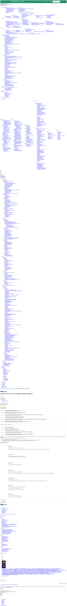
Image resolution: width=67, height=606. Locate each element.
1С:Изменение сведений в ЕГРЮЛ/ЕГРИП (10, 76)
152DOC (38, 143)
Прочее (4, 79)
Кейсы (55, 135)
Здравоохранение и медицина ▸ (9, 32)
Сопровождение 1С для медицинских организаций (13, 24)
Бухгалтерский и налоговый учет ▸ (10, 7)
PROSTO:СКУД (6, 143)
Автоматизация (5, 180)
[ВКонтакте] (0, 391)
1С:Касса (38, 120)
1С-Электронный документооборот (9, 57)
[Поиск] (1, 173)
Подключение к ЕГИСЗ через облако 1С (29, 141)
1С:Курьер (6, 69)
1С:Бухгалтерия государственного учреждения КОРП (12, 44)
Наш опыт (3, 86)
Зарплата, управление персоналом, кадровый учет (11, 203)
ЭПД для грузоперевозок (39, 17)
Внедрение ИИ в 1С (49, 17)
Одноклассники (5, 386)
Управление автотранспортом (28, 138)
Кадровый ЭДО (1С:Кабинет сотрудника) (10, 60)
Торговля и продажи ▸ (8, 16)
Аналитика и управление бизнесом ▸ (50, 14)
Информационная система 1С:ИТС (9, 78)
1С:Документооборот (8, 41)
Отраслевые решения (6, 45)
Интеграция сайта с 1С (50, 21)
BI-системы (5, 150)
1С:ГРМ (8, 26)
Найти (1, 593)
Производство (27, 125)
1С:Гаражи (6, 48)
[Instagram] (2, 556)
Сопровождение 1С (15, 120)
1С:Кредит (38, 155)
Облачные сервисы (15, 146)
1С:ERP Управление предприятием (9, 40)
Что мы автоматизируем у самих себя (10, 87)
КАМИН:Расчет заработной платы (9, 42)
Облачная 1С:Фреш (39, 103)
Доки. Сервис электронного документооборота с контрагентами (13, 56)
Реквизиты (6, 97)
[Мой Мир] (6, 391)
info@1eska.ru (2, 516)
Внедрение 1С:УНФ (9, 17)
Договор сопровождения (10, 11)
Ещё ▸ (6, 54)
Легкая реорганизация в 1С (10, 10)
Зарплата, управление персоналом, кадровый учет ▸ (28, 13)
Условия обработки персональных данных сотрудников (9, 526)
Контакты (63, 135)
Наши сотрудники (59, 136)
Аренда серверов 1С (9, 27)
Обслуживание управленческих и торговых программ (26, 8)
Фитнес (26, 143)
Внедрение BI (24, 21)
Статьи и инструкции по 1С (5, 549)
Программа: (3, 400)
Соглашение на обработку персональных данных (8, 524)
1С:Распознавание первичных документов (10, 62)
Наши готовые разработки (8, 90)
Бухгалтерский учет (15, 149)
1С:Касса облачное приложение (9, 70)
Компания (3, 91)
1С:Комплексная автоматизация (9, 39)
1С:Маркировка (7, 73)
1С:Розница (6, 46)
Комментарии (4, 501)
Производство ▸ (7, 30)
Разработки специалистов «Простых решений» (11, 82)
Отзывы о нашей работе (8, 88)
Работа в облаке (21, 11)
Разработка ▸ (57, 23)
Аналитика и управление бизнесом (6, 148)
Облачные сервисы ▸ (8, 25)
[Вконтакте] (2, 555)
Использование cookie (5, 525)
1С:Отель (38, 118)
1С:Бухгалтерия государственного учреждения (11, 37)
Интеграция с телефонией (50, 23)
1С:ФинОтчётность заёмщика (9, 75)
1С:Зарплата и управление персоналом (27, 14)
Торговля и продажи (4, 133)
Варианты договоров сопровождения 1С (12, 21)
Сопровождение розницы (18, 125)
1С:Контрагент (7, 59)
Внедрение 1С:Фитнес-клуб (25, 33)
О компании (6, 92)
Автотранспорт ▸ (47, 30)
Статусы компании (7, 94)
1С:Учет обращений (7, 53)
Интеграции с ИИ (49, 24)
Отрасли (3, 600)
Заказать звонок (5, 380)
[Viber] (2, 391)
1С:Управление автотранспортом (9, 52)
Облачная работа (4, 135)
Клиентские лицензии (8, 43)
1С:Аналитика (49, 16)
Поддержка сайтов (7, 64)
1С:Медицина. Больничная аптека (9, 51)
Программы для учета (8, 332)
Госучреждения (27, 144)
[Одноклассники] (5, 391)
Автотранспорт (27, 137)
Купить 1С (3, 34)
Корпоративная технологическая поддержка (11, 67)
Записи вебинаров (7, 89)
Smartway (6, 74)
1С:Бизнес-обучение (7, 66)
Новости (6, 93)
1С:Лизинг (6, 68)
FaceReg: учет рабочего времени (9, 84)
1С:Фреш (16, 147)
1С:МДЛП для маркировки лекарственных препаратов (12, 49)
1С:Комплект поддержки (8, 77)
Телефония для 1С (7, 83)
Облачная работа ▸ (14, 15)
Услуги (3, 18)
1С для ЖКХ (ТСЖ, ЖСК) (8, 47)
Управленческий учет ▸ (20, 7)
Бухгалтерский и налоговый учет (6, 120)
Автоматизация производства (28, 126)
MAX (4, 382)
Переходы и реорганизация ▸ (34, 22)
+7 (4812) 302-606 (2, 176)
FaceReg (23, 17)
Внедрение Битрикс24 (25, 22)
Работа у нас (6, 95)
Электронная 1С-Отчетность (10, 9)
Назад (6, 182)
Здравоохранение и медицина (9, 278)
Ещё (37, 115)
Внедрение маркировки (18, 134)
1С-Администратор (7, 71)
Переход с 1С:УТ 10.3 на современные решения (18, 138)
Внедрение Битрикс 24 (8, 63)
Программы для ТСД (40, 164)
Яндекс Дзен (4, 387)
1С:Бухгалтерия (7, 36)
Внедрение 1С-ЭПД (25, 19)
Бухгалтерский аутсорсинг (17, 26)
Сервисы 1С (5, 55)
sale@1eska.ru (6, 3)
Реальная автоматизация (22, 9)
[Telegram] (2, 557)
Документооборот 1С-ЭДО (7, 123)
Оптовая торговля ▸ (17, 30)
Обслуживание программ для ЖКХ (40, 31)
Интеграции (14, 140)
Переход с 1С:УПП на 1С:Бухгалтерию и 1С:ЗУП (38, 23)
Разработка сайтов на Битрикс (60, 24)
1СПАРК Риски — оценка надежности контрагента (40, 134)
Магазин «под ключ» (29, 133)
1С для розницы (6, 134)
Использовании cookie (9, 587)
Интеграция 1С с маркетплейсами (9, 85)
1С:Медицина (7, 50)
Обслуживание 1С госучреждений (35, 33)
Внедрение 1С (7, 229)
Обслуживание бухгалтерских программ (12, 8)
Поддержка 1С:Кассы (29, 30)
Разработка (14, 144)
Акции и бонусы (7, 96)
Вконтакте (4, 383)
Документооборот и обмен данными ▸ (40, 15)
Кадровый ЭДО (38, 16)
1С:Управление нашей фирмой (9, 38)
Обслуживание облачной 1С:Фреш (6, 531)
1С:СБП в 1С (6, 58)
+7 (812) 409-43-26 (2, 177)
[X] (1, 391)
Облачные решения (16, 16)
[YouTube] (2, 558)
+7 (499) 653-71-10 (9, 4)
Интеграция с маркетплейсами (51, 22)
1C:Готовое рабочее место (17, 17)
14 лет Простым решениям (60, 133)
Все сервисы (39, 160)
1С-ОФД (6, 61)
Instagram (4, 384)
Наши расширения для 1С (18, 145)
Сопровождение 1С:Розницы (30, 29)
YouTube (4, 385)
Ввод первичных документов (17, 27)
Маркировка (6, 12)
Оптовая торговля (7, 263)
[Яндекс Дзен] (2, 560)
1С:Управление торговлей (40, 109)
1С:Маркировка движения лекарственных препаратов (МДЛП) (13, 72)
